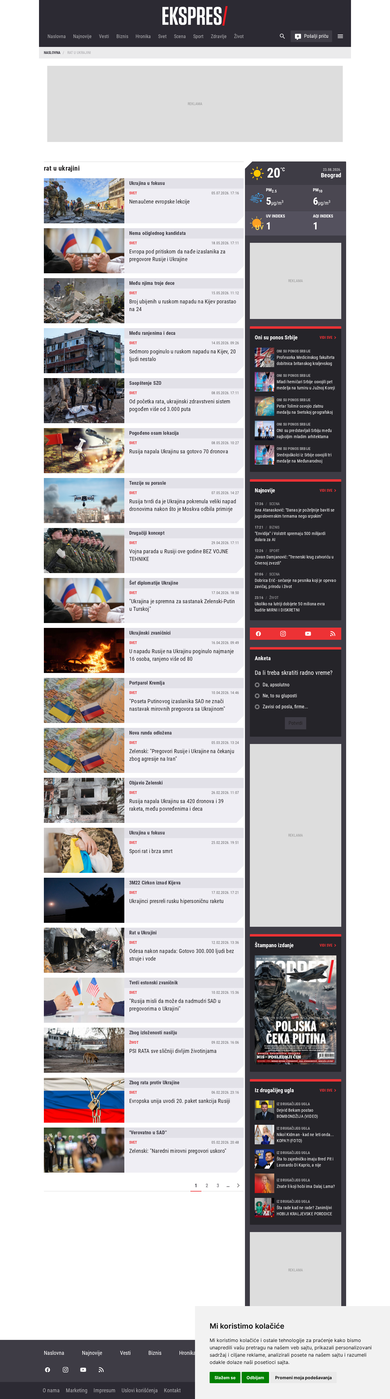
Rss (332, 633)
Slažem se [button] (225, 1377)
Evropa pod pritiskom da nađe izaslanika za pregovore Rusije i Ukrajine (144, 250)
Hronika (143, 36)
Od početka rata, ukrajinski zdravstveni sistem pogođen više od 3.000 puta (144, 400)
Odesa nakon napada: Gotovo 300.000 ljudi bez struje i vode (144, 950)
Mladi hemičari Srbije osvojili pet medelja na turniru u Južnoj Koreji (295, 381)
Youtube (308, 633)
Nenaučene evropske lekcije (144, 200)
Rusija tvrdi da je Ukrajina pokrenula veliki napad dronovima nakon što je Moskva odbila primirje (144, 500)
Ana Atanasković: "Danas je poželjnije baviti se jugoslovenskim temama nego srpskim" (295, 510)
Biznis (122, 36)
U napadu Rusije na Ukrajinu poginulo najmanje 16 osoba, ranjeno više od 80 (144, 650)
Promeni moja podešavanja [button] (303, 1377)
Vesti (104, 36)
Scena (180, 36)
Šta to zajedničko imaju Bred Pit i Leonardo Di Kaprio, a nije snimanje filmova (295, 1159)
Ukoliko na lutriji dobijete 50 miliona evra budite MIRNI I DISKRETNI (295, 603)
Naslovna (57, 36)
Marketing (76, 1390)
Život (239, 36)
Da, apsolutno (276, 685)
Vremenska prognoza (295, 173)
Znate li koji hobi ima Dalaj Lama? (295, 1183)
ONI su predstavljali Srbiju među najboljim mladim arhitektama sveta (295, 430)
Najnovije (82, 36)
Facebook (258, 633)
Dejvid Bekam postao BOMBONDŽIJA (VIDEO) (295, 1110)
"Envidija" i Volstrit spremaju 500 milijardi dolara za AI (295, 533)
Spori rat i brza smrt (144, 850)
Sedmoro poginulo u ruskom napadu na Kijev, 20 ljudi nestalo (144, 350)
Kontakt (172, 1390)
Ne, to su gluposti (280, 696)
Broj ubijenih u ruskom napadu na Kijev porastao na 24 (144, 300)
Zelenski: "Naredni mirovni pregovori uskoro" (144, 1150)
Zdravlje (219, 36)
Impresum (104, 1390)
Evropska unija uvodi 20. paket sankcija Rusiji (144, 1100)
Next (238, 1185)
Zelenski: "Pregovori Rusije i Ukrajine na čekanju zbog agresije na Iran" (144, 750)
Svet (162, 36)
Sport (198, 36)
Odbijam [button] (255, 1377)
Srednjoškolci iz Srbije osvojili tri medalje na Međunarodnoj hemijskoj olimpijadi (295, 455)
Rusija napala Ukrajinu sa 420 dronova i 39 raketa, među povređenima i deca (144, 800)
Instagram (283, 633)
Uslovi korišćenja (140, 1390)
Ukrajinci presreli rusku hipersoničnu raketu (144, 900)
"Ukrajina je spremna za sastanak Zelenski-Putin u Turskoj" (144, 600)
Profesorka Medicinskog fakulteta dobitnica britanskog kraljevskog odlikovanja (295, 357)
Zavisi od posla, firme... (285, 707)
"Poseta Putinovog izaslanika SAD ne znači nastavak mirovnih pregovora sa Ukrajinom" (144, 700)
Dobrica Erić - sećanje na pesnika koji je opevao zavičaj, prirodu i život (295, 580)
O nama (51, 1390)
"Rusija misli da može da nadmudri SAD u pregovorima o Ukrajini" (144, 1000)
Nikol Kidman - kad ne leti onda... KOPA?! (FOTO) (295, 1134)
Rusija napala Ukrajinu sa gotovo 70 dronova (144, 450)
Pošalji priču (316, 36)
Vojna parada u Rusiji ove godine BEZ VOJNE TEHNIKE (144, 550)
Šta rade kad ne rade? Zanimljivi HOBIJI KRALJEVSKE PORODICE (295, 1207)
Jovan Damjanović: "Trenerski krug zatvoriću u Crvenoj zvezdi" (295, 556)
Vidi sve (326, 337)
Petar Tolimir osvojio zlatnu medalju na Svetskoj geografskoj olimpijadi (295, 406)
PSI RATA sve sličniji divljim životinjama (144, 1050)
